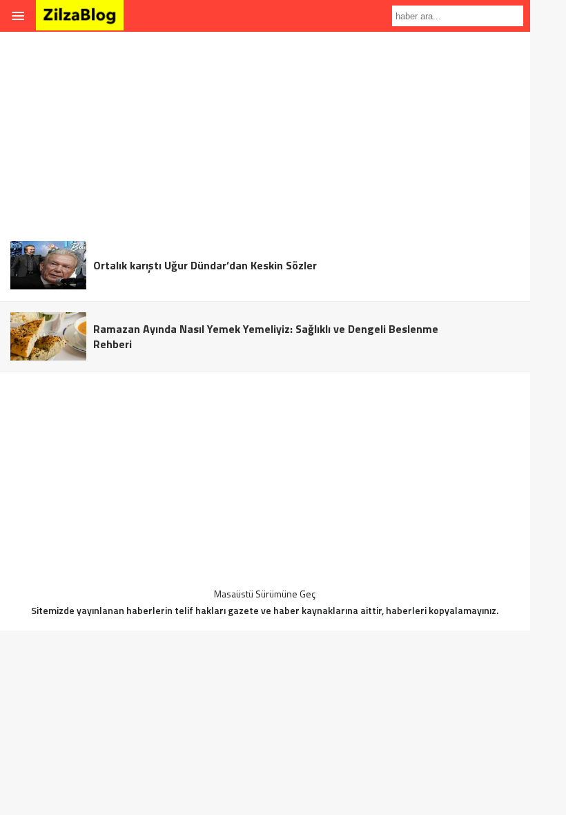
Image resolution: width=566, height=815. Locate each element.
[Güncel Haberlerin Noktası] (80, 21)
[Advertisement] (265, 134)
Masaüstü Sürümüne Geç (264, 593)
